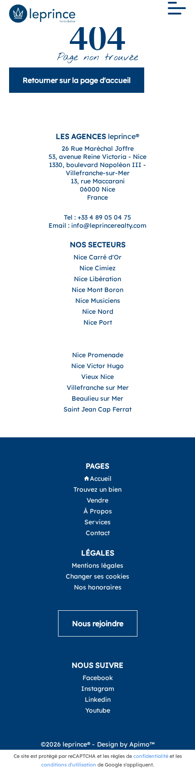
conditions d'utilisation (68, 765)
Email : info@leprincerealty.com (97, 225)
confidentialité (150, 756)
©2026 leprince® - (68, 744)
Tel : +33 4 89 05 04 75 (97, 217)
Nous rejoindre (97, 623)
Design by (126, 744)
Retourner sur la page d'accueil (77, 80)
